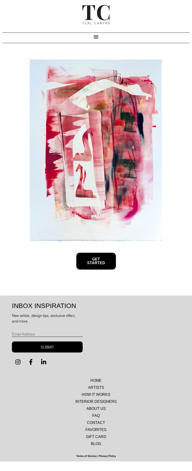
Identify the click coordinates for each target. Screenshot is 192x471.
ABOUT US (96, 409)
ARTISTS (96, 387)
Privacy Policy (107, 456)
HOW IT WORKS (96, 395)
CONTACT (96, 423)
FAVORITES (96, 430)
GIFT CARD (96, 437)
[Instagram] (18, 362)
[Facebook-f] (31, 362)
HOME (96, 380)
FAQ (96, 416)
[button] (96, 37)
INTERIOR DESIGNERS (96, 402)
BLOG (96, 444)
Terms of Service (86, 456)
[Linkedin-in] (43, 362)
